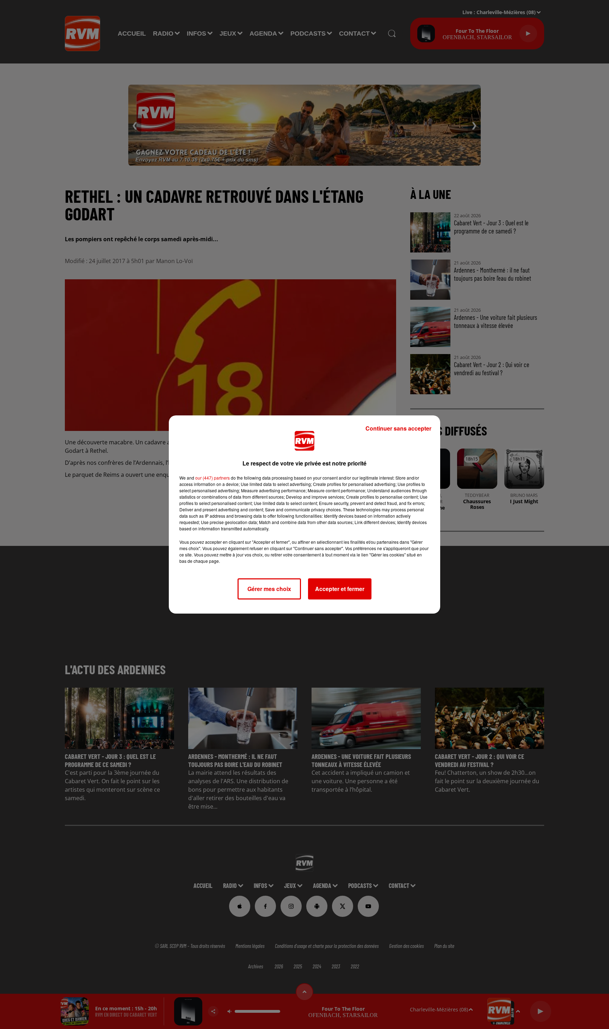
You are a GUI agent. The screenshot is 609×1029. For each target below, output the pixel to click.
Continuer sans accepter (398, 428)
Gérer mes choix (269, 589)
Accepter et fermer (339, 589)
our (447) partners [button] (212, 478)
